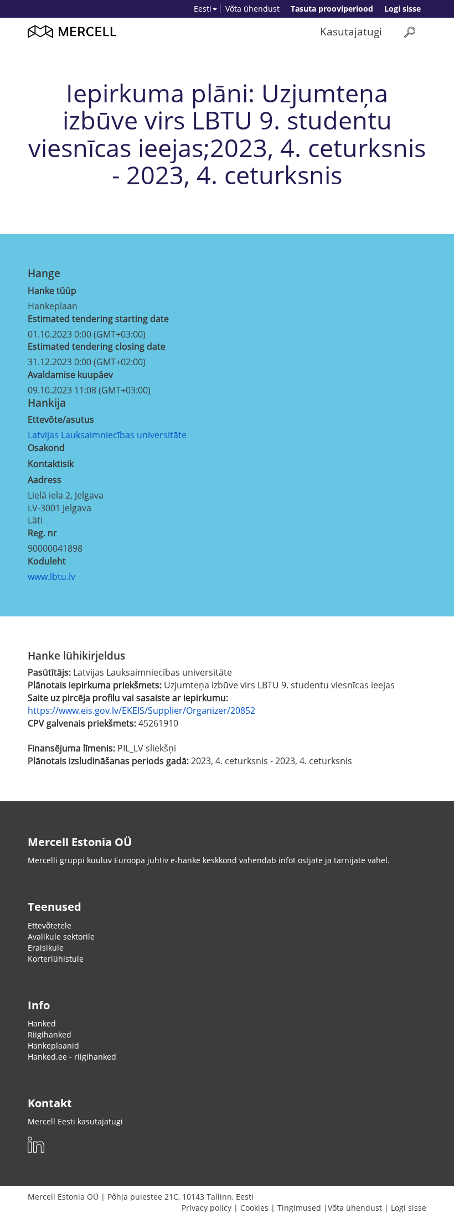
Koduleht (47, 561)
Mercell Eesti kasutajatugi (75, 1121)
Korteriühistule (56, 958)
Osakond (46, 448)
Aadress (44, 480)
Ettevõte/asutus (61, 419)
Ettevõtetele (49, 925)
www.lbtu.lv (51, 576)
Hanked (42, 1023)
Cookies (254, 1207)
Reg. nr (42, 533)
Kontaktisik (51, 464)
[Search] (409, 32)
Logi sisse (402, 8)
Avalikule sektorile (61, 936)
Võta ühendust (252, 8)
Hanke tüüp (52, 290)
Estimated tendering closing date (97, 346)
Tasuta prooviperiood (332, 8)
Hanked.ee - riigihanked (72, 1056)
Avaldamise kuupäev (70, 375)
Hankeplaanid (53, 1045)
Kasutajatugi (351, 31)
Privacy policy (206, 1207)
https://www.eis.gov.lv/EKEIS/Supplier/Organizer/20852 (141, 710)
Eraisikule (46, 947)
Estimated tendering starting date (98, 319)
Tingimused (299, 1207)
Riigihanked (49, 1034)
